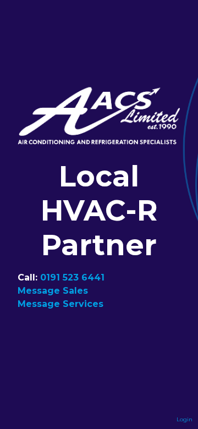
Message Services (60, 304)
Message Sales (53, 290)
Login (185, 419)
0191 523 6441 (72, 277)
